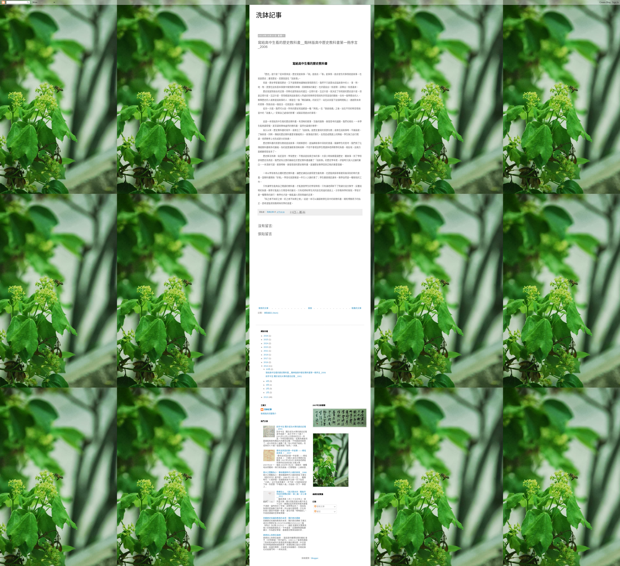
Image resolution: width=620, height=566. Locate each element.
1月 (267, 392)
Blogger (314, 558)
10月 (268, 369)
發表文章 (320, 506)
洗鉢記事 (269, 15)
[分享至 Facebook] (300, 212)
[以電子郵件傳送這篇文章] (291, 212)
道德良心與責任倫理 (272, 535)
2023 (266, 347)
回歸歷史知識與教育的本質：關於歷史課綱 (281, 518)
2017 (266, 358)
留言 (318, 511)
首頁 (310, 308)
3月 (267, 385)
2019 (266, 355)
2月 (267, 389)
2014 (266, 366)
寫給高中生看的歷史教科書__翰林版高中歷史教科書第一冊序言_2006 (296, 373)
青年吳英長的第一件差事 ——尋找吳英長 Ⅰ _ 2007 (291, 452)
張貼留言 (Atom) (271, 313)
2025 (266, 339)
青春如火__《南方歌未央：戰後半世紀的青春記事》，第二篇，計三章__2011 (291, 494)
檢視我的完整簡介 (268, 414)
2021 (266, 351)
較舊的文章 (356, 308)
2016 (266, 362)
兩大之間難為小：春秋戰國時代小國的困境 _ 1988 (285, 472)
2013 (266, 397)
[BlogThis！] (294, 212)
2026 (266, 336)
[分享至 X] (297, 212)
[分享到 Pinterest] (303, 212)
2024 (266, 343)
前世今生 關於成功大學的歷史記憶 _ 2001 (284, 376)
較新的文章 (263, 308)
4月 (267, 381)
